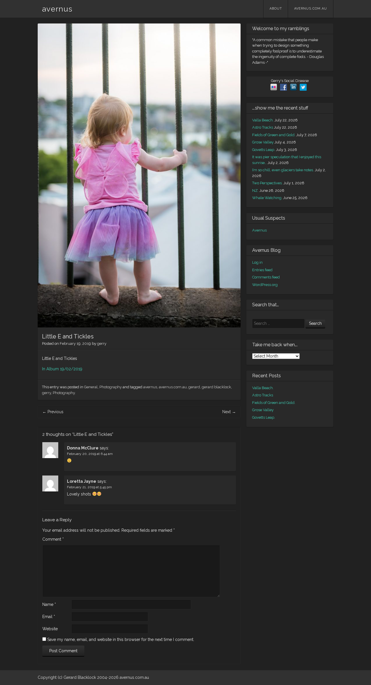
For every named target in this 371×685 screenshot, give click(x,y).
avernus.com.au (310, 8)
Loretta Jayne (81, 481)
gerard (194, 387)
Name (49, 604)
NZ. (255, 190)
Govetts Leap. (263, 149)
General (91, 387)
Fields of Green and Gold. (273, 135)
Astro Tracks (262, 127)
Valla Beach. (263, 120)
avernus (57, 9)
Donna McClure (83, 448)
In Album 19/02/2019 (62, 369)
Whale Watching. (267, 198)
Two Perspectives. (267, 183)
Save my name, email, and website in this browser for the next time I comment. (120, 639)
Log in (257, 262)
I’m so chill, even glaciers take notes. (283, 170)
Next (229, 411)
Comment (53, 539)
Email (48, 616)
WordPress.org (265, 285)
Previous (52, 411)
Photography (110, 387)
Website (50, 628)
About (276, 8)
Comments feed (266, 277)
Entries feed (262, 270)
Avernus (259, 230)
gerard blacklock (216, 387)
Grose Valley (263, 142)
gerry (101, 343)
